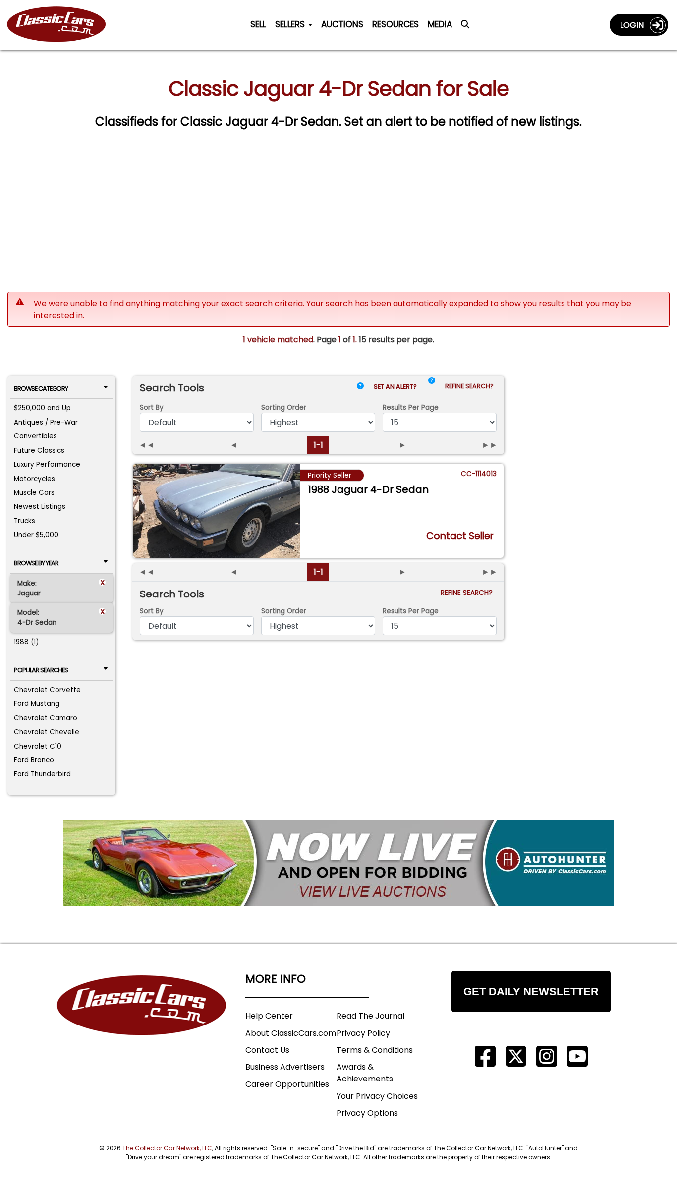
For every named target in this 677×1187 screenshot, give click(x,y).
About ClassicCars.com (290, 1033)
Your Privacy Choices (377, 1096)
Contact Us (267, 1050)
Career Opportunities (287, 1084)
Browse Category (41, 388)
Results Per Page (411, 611)
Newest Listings (39, 506)
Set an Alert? (396, 386)
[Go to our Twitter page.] (516, 1056)
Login (635, 25)
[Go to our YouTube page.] (577, 1056)
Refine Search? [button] (471, 386)
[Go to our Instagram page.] (546, 1056)
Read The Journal (370, 1016)
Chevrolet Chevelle (46, 732)
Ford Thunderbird (42, 774)
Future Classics (39, 450)
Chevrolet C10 (37, 746)
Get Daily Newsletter (531, 991)
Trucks (24, 521)
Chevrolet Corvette (47, 690)
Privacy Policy (363, 1033)
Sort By (152, 407)
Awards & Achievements (365, 1072)
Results (411, 407)
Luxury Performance (47, 464)
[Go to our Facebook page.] (485, 1056)
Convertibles (35, 436)
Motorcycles (34, 479)
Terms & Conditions (375, 1050)
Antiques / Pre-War (46, 422)
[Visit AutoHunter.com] (338, 863)
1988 (21, 642)
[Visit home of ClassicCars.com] (142, 1020)
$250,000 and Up (42, 408)
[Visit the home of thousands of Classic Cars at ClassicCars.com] (62, 24)
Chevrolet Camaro (45, 718)
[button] (431, 388)
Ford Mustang (36, 703)
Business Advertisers (285, 1067)
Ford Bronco (34, 760)
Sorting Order (283, 407)
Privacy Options (367, 1113)
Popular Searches (41, 670)
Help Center (269, 1016)
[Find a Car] (465, 26)
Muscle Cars (34, 492)
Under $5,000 (36, 535)
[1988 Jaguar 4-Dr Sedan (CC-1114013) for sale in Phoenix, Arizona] (216, 510)
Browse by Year (36, 563)
